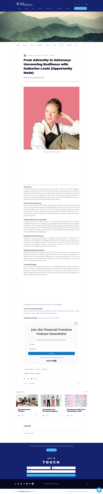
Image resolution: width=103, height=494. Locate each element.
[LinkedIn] (77, 4)
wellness (38, 369)
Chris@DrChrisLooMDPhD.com (51, 483)
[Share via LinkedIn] (31, 378)
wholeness (44, 369)
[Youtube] (86, 4)
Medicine (32, 45)
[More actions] (78, 55)
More (75, 45)
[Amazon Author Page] (15, 484)
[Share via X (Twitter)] (28, 378)
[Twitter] (74, 4)
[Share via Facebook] (24, 378)
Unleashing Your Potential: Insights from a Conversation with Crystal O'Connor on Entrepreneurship (50, 410)
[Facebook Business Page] (24, 484)
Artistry (54, 45)
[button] (85, 45)
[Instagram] (79, 4)
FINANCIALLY (23, 491)
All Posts (18, 45)
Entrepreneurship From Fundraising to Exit (76, 410)
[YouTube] (27, 484)
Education (38, 373)
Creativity (47, 45)
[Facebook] (72, 4)
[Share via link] (35, 378)
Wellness (25, 45)
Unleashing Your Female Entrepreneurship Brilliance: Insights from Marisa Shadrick (26, 410)
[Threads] (81, 4)
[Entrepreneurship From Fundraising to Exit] (76, 401)
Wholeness (39, 45)
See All (85, 391)
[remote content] (51, 171)
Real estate (68, 45)
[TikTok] (84, 4)
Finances (61, 45)
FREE (33, 491)
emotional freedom (29, 369)
